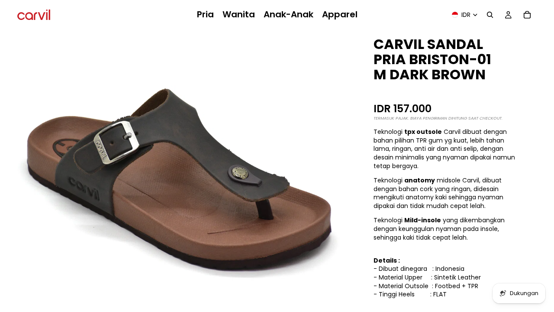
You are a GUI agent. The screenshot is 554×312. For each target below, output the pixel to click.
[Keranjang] (527, 14)
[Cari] (489, 14)
